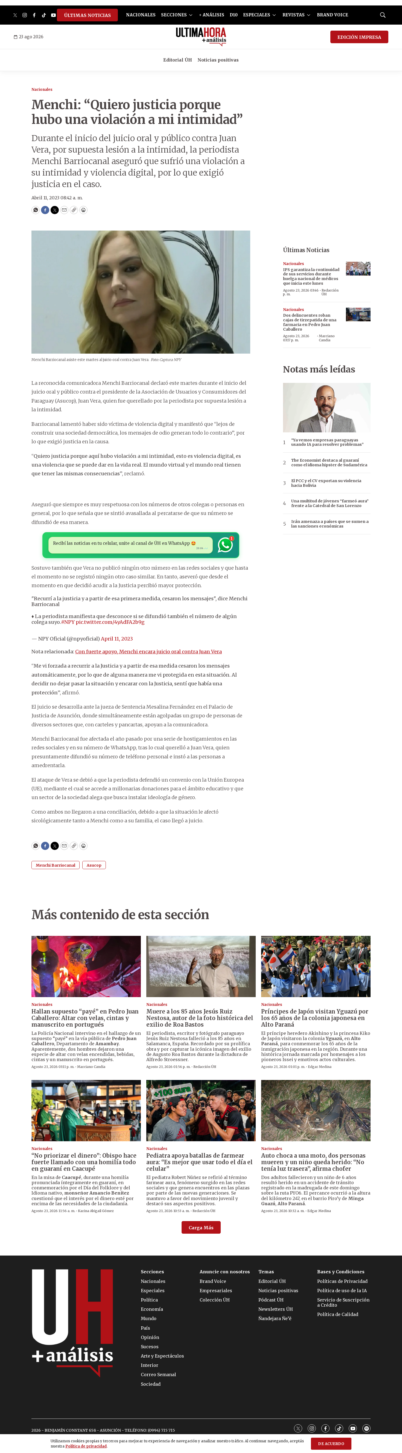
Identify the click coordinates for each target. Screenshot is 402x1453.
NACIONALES (141, 15)
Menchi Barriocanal (55, 865)
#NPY (68, 622)
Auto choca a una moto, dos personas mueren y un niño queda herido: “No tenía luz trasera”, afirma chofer (313, 1162)
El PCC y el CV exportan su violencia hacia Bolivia (326, 483)
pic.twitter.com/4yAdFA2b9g (110, 622)
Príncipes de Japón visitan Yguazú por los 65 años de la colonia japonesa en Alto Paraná (314, 1018)
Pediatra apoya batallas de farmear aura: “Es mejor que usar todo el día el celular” (199, 1162)
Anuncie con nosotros (225, 1271)
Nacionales (42, 89)
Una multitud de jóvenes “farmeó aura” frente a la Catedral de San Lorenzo (330, 503)
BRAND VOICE (332, 15)
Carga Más (201, 1227)
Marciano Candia (327, 338)
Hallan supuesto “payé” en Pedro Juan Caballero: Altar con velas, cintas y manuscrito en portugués (85, 1018)
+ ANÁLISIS (211, 15)
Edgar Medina (319, 1067)
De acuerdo (331, 1444)
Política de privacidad (86, 1446)
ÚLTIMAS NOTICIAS (87, 15)
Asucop (94, 865)
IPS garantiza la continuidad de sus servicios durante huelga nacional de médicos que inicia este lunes (311, 276)
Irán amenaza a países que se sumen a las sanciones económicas (330, 524)
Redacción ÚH (330, 292)
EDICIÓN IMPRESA (359, 37)
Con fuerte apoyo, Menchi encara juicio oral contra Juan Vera (148, 651)
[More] (190, 15)
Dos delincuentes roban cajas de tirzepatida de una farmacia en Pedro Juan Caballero (309, 322)
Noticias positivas (218, 60)
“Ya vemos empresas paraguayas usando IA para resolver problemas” (327, 442)
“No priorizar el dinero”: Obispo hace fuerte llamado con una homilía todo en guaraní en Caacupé (83, 1162)
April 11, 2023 (117, 639)
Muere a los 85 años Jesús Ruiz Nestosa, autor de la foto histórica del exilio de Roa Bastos (199, 1018)
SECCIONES (174, 15)
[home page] (201, 36)
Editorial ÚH (177, 60)
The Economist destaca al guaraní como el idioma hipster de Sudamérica (329, 462)
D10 (234, 15)
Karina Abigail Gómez (96, 1211)
